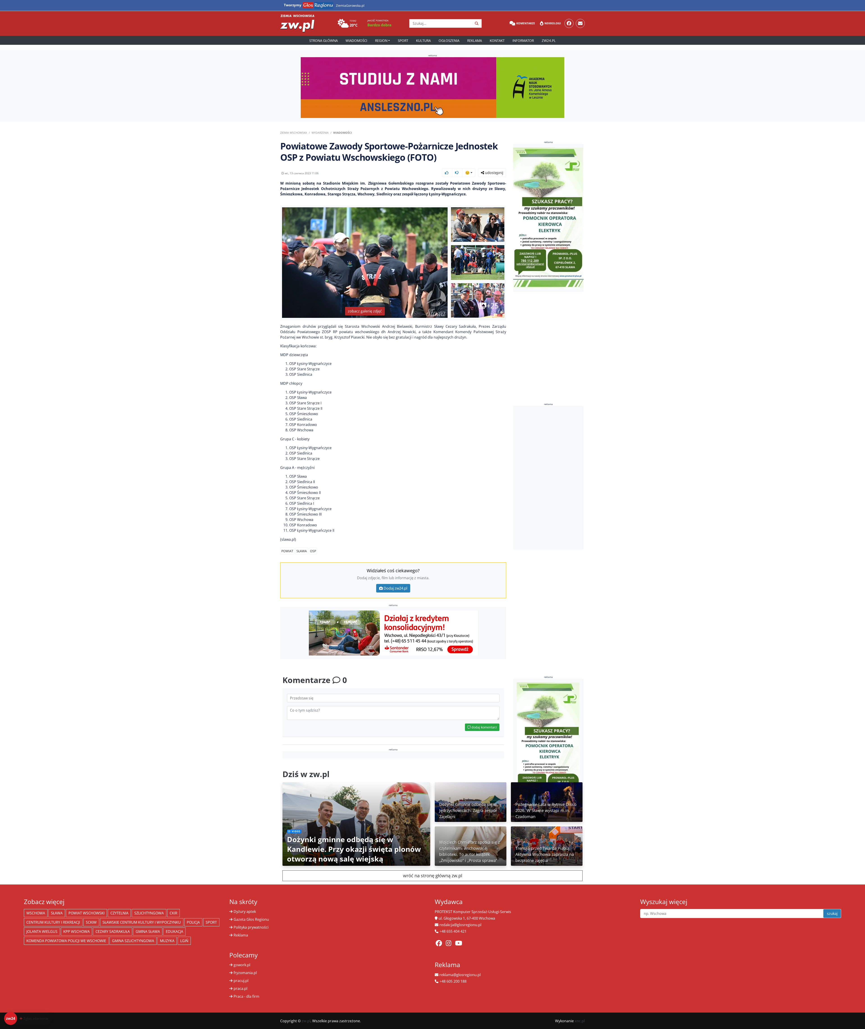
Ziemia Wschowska (293, 133)
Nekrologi (552, 23)
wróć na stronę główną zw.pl (432, 876)
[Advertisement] (548, 477)
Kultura (423, 40)
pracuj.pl (241, 980)
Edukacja (174, 931)
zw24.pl (549, 40)
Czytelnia (119, 913)
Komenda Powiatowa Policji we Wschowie (66, 940)
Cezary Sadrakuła (113, 931)
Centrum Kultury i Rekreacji (53, 922)
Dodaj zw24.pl (395, 588)
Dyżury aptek (245, 911)
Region (381, 40)
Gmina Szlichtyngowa (133, 940)
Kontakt (497, 40)
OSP (313, 551)
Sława (301, 551)
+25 (492, 305)
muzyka (167, 940)
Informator (523, 40)
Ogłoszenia (449, 40)
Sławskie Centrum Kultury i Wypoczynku (141, 922)
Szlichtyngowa (149, 913)
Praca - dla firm (246, 996)
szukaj (832, 913)
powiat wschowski (86, 913)
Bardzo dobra (379, 25)
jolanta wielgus (41, 931)
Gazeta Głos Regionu (251, 919)
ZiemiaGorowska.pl (350, 5)
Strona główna (323, 40)
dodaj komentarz (484, 727)
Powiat (287, 551)
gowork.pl (242, 964)
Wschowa (35, 913)
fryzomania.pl (245, 972)
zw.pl (306, 1020)
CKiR (173, 913)
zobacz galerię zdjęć (365, 311)
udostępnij (493, 172)
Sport (403, 40)
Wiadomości (356, 40)
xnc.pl (580, 1020)
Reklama (474, 40)
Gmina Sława (148, 931)
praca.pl (240, 988)
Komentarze (525, 23)
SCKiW (91, 922)
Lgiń (184, 940)
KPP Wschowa (76, 931)
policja (193, 922)
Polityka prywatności (251, 927)
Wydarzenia (320, 133)
